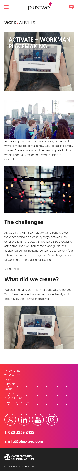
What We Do (12, 375)
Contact (9, 388)
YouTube (43, 416)
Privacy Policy (13, 397)
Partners (9, 384)
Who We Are (12, 370)
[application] (39, 119)
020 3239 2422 (21, 432)
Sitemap (9, 393)
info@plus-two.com (25, 441)
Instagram (57, 416)
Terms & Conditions (16, 402)
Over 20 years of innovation (21, 457)
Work (10, 22)
